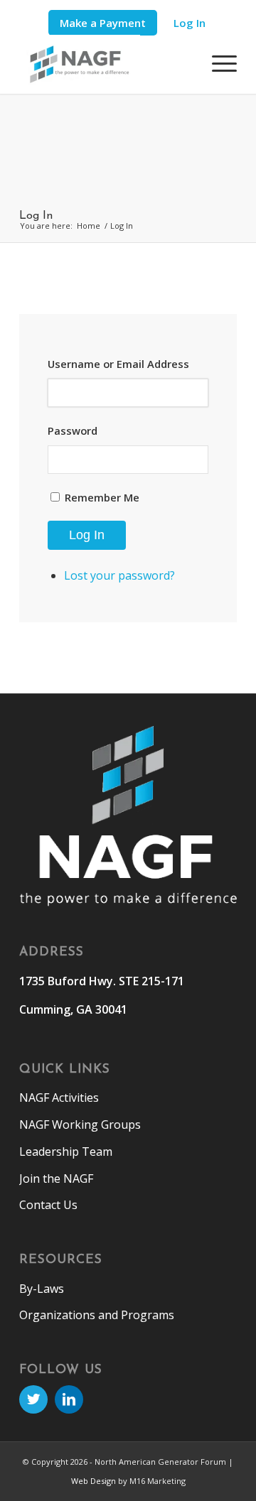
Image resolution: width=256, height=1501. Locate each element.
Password (72, 430)
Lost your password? (119, 575)
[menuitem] (102, 23)
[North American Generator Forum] (106, 64)
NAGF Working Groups (80, 1124)
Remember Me (102, 497)
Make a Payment (103, 23)
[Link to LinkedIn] (69, 1399)
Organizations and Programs (96, 1315)
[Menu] (217, 63)
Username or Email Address (118, 364)
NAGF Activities (59, 1097)
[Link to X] (33, 1399)
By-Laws (41, 1288)
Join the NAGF (56, 1178)
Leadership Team (65, 1151)
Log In (190, 23)
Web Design (93, 1480)
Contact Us (48, 1205)
